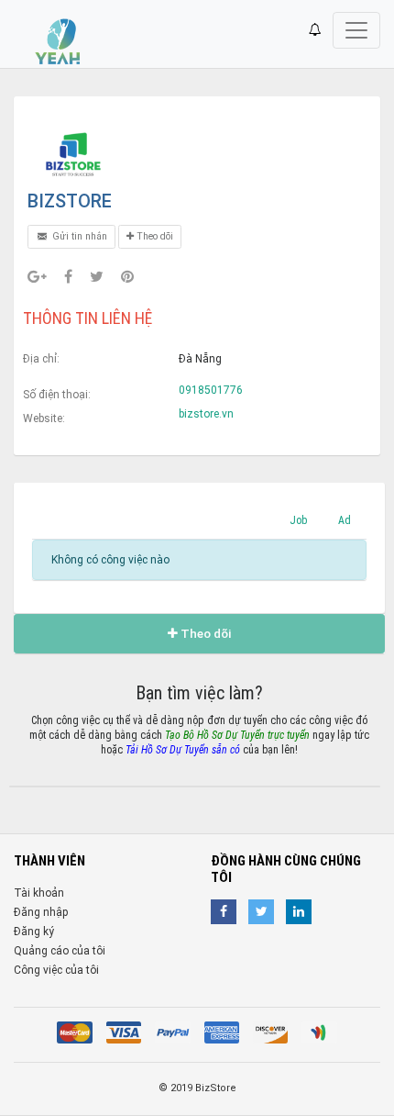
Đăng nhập (41, 912)
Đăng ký (34, 931)
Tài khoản (39, 893)
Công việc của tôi (56, 970)
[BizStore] (73, 154)
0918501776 (211, 390)
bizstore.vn (206, 413)
